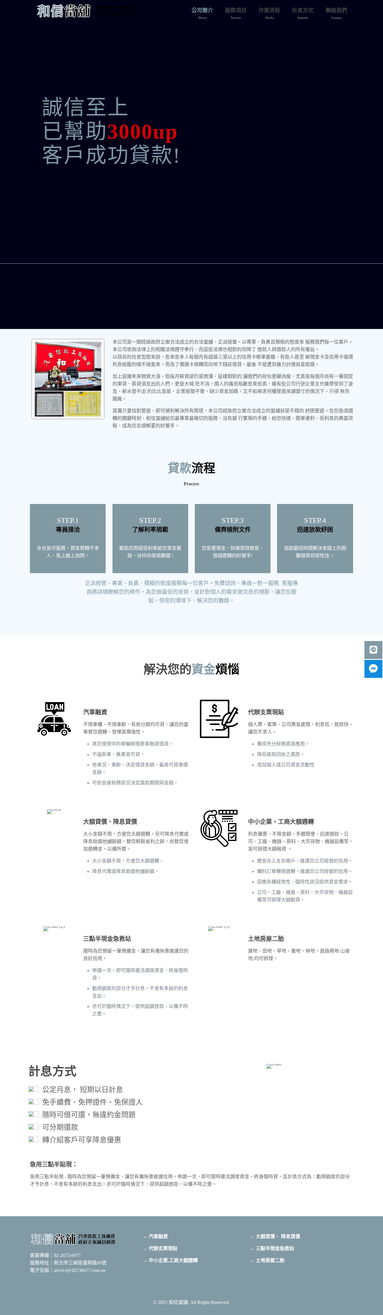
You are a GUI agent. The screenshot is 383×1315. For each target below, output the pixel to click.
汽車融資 (158, 1236)
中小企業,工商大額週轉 (173, 1260)
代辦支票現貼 (163, 1248)
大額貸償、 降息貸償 (278, 1236)
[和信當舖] (88, 10)
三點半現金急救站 (275, 1248)
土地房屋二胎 (270, 1260)
